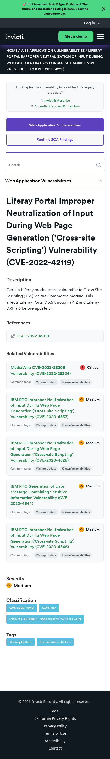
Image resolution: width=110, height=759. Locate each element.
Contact (55, 748)
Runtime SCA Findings (55, 139)
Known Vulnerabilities (55, 642)
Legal (55, 710)
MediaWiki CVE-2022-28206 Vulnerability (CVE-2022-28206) (40, 370)
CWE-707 (49, 608)
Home (11, 50)
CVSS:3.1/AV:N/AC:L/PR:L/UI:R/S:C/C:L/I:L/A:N (45, 619)
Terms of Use (55, 733)
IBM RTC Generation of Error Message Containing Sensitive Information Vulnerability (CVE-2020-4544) (39, 495)
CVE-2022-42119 (21, 608)
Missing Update (20, 642)
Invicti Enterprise (57, 100)
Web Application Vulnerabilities (53, 50)
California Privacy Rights (55, 718)
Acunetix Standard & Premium (57, 106)
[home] (15, 36)
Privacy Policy (55, 725)
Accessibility (55, 740)
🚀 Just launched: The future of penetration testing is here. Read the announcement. (55, 9)
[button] (92, 23)
